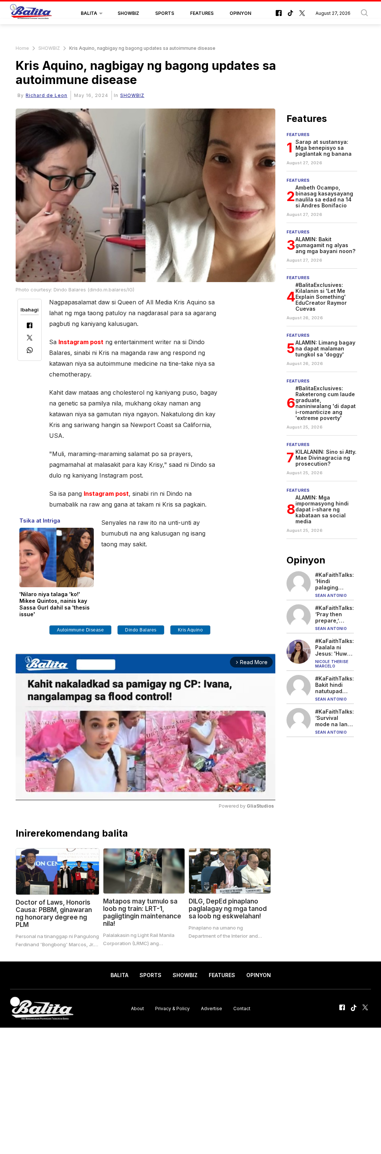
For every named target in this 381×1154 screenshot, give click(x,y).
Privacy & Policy (172, 1008)
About (137, 1008)
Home (22, 48)
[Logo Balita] (31, 13)
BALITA (89, 13)
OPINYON (240, 13)
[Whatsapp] (30, 351)
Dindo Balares (141, 630)
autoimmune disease (80, 630)
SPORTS (164, 13)
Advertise (211, 1008)
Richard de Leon (46, 95)
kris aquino (190, 630)
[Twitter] (29, 338)
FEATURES (202, 13)
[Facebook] (29, 326)
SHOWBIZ (128, 13)
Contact (241, 1008)
